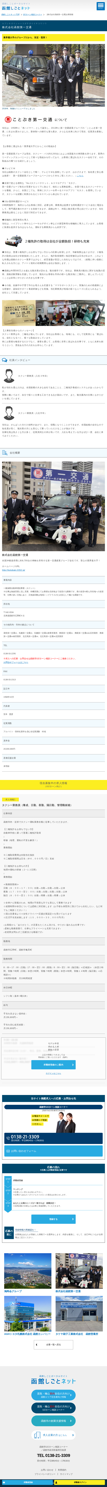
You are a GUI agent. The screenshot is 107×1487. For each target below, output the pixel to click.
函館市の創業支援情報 (53, 1421)
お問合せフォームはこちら (15, 662)
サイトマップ (66, 1474)
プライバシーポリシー (45, 1474)
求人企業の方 (55, 1435)
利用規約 (62, 1470)
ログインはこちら (53, 1073)
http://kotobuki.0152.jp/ (13, 570)
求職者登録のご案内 (53, 1064)
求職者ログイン (80, 1482)
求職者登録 (28, 1482)
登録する (53, 1219)
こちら (80, 175)
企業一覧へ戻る (53, 1344)
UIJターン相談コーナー (32, 15)
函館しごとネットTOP (10, 15)
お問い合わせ (47, 1470)
